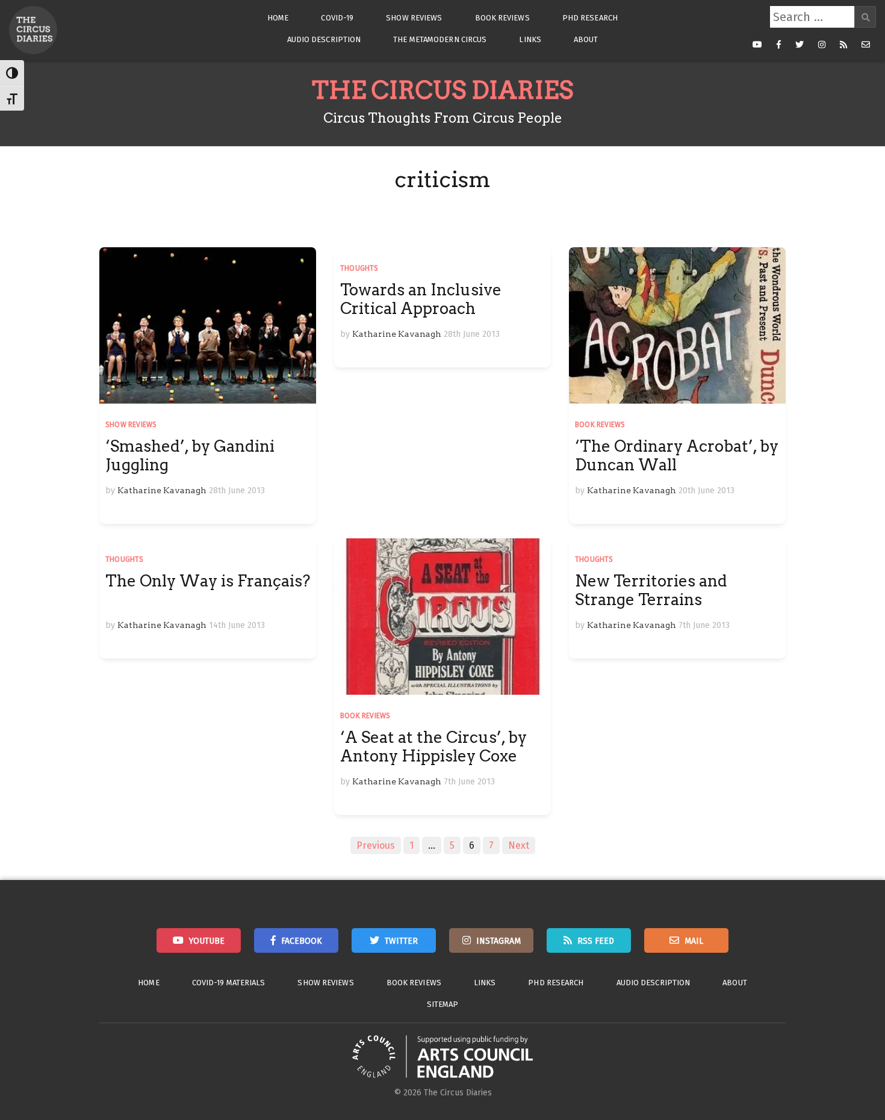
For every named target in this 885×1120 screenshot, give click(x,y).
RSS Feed (595, 941)
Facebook (301, 941)
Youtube (207, 941)
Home (277, 17)
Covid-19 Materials (229, 982)
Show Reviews (414, 17)
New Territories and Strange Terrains (651, 590)
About (586, 39)
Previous (375, 845)
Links (530, 39)
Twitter (401, 941)
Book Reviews (502, 17)
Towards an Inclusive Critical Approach (421, 299)
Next (518, 845)
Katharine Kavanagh (161, 490)
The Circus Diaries (442, 90)
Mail (694, 941)
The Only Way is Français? (207, 580)
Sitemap (443, 1004)
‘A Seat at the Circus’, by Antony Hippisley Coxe (433, 746)
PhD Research (590, 17)
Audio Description (324, 39)
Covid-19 (337, 17)
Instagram (498, 941)
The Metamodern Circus (439, 39)
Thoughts (359, 268)
